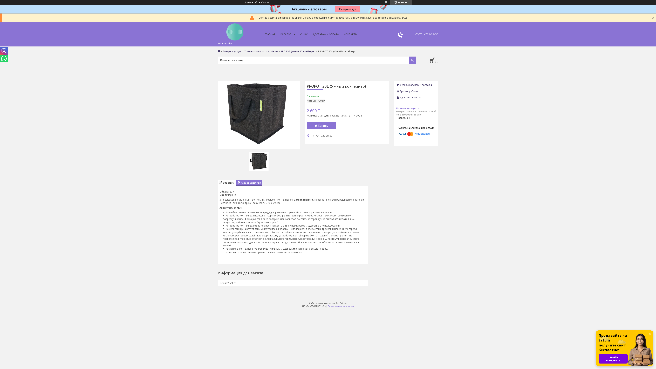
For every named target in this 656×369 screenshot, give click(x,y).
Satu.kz (343, 303)
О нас (304, 34)
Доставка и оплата (326, 34)
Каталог (285, 34)
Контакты (350, 34)
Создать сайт (251, 2)
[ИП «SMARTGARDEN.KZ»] (235, 31)
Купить (323, 125)
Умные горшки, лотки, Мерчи (261, 51)
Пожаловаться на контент (341, 306)
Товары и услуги (232, 51)
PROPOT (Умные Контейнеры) (298, 51)
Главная (269, 34)
